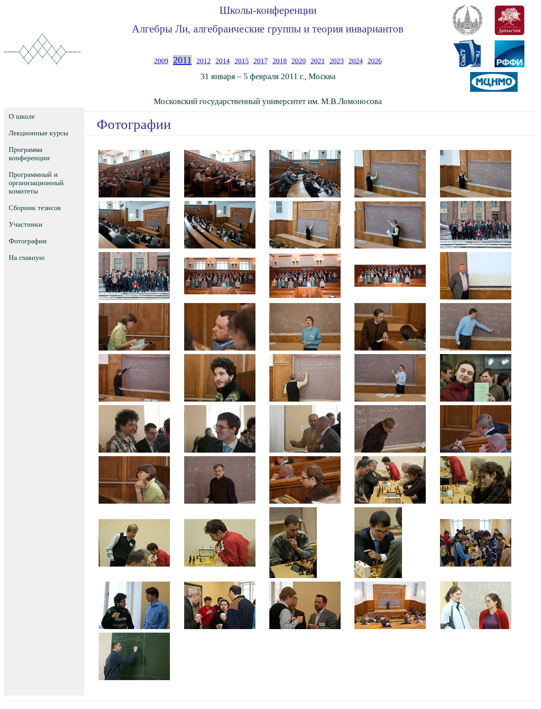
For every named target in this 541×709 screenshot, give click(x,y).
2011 (182, 60)
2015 (241, 61)
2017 (260, 61)
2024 (356, 61)
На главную (26, 258)
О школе (22, 116)
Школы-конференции (267, 10)
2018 (279, 61)
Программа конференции (29, 154)
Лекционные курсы (38, 133)
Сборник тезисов (35, 208)
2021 (318, 61)
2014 (222, 61)
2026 (375, 61)
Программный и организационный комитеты (36, 183)
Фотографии (28, 241)
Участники (25, 224)
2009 (161, 61)
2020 (298, 61)
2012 (203, 61)
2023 (337, 61)
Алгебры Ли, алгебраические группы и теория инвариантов (268, 29)
